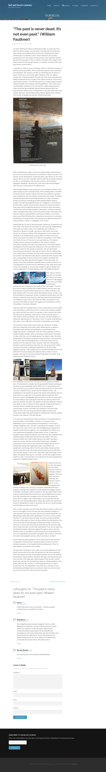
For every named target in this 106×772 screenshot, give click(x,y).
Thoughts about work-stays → (58, 582)
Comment (16, 672)
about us (57, 5)
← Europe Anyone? (14, 582)
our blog (75, 5)
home (49, 5)
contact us (94, 5)
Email (15, 700)
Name (15, 691)
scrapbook (84, 5)
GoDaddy (74, 764)
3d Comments (28, 43)
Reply (19, 613)
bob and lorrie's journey (20, 5)
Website (16, 708)
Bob (22, 43)
